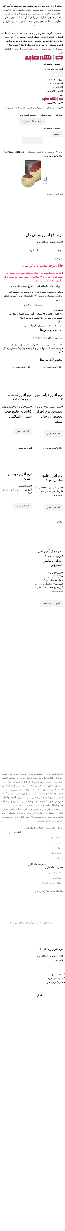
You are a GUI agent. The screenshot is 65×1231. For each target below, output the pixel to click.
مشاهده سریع (59, 610)
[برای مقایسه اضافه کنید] (59, 545)
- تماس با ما (57, 853)
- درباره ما (58, 858)
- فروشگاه (58, 842)
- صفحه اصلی (56, 837)
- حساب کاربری (56, 872)
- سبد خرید (58, 878)
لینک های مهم (15, 832)
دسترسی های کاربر (45, 867)
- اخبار (60, 848)
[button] (51, 603)
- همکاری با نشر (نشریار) (52, 883)
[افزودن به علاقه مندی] (59, 596)
